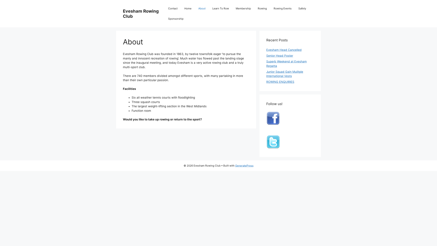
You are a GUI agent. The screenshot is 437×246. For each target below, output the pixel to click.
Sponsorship (176, 18)
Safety (302, 8)
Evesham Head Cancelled (284, 50)
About (202, 8)
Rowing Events (283, 8)
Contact (173, 8)
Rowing (262, 8)
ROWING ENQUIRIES (280, 82)
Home (188, 8)
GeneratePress (244, 165)
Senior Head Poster (279, 55)
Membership (243, 8)
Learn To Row (220, 8)
